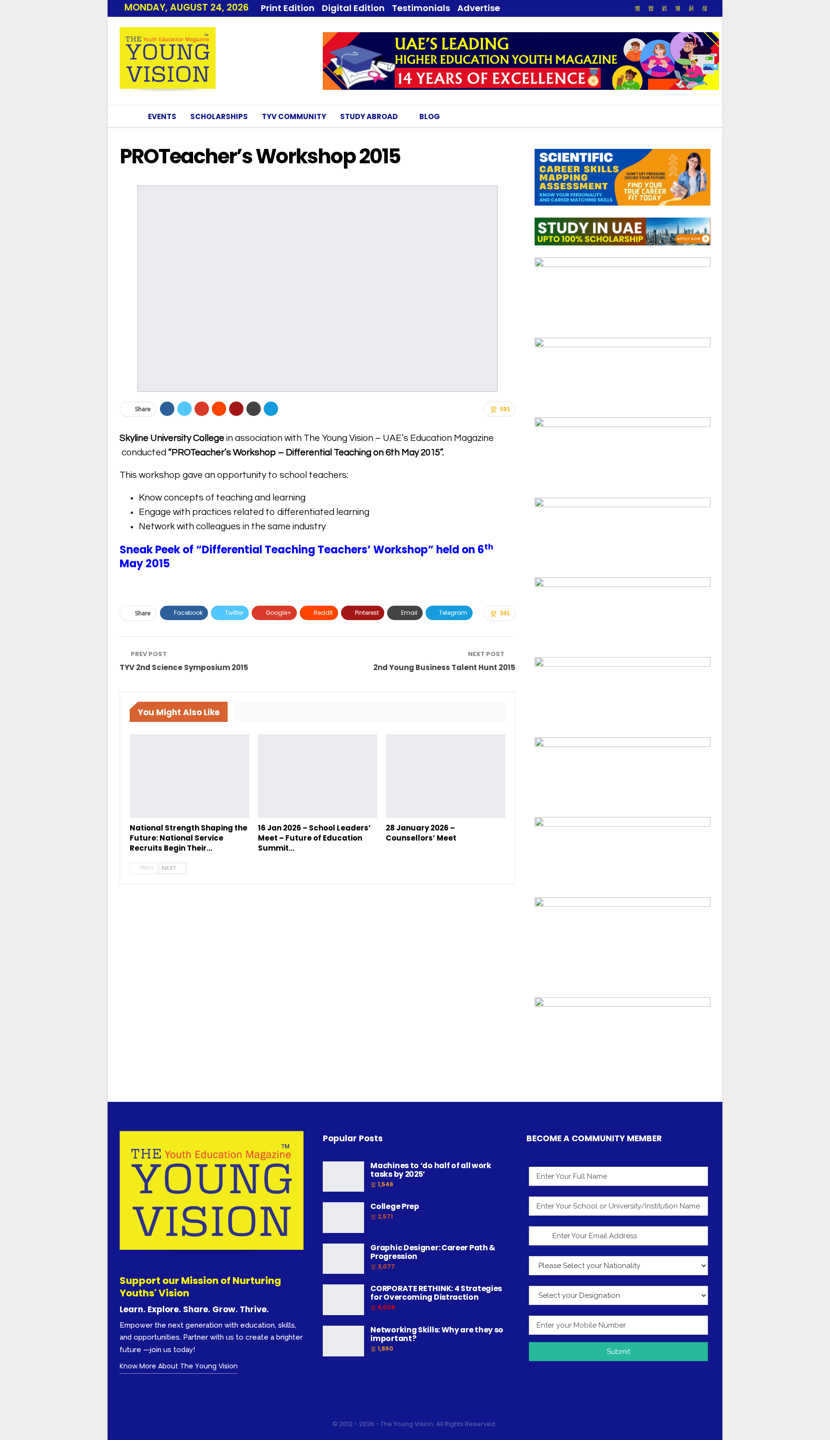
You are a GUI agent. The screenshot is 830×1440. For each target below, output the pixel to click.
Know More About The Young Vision (179, 1366)
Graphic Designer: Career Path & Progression (432, 1252)
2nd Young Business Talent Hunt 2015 (444, 667)
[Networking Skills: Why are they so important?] (343, 1341)
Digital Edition (353, 8)
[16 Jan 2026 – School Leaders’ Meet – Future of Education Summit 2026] (318, 776)
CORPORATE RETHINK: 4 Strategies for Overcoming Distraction (436, 1293)
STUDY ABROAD (369, 116)
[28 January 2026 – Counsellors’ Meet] (445, 776)
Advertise (478, 8)
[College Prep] (343, 1217)
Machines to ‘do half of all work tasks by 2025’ (430, 1170)
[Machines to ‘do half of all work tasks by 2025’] (343, 1176)
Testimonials (421, 8)
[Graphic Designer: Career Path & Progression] (343, 1259)
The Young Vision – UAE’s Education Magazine (399, 438)
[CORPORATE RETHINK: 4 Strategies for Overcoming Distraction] (343, 1299)
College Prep (394, 1206)
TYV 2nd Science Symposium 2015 (184, 667)
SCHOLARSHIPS (219, 116)
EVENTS (162, 116)
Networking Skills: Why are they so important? (436, 1334)
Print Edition (288, 8)
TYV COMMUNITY (294, 116)
